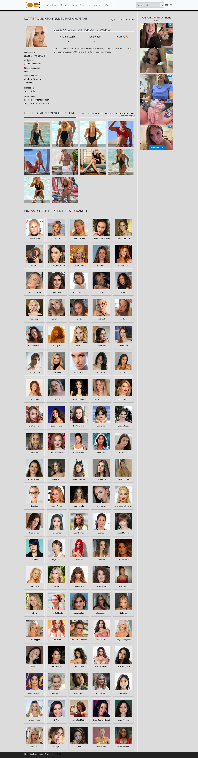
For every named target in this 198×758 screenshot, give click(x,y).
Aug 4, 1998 (31, 56)
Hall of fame (51, 4)
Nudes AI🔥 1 (121, 39)
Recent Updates (68, 4)
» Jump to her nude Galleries (123, 19)
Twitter (36, 99)
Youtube (36, 103)
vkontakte (44, 103)
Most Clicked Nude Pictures (122, 114)
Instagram (44, 99)
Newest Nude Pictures (99, 114)
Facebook (28, 99)
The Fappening (95, 4)
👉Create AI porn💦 (127, 116)
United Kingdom (34, 63)
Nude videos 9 (95, 39)
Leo (26, 71)
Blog (81, 4)
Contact (60, 754)
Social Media (29, 91)
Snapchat (28, 103)
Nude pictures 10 (67, 39)
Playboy (109, 4)
